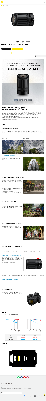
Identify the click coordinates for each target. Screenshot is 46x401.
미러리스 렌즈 (6, 5)
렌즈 (3, 5)
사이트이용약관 (11, 385)
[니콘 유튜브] (24, 377)
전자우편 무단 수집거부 (16, 385)
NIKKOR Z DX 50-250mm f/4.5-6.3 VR (13, 5)
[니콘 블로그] (18, 377)
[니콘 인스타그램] (27, 377)
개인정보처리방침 (6, 385)
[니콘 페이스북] (21, 377)
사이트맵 (2, 385)
